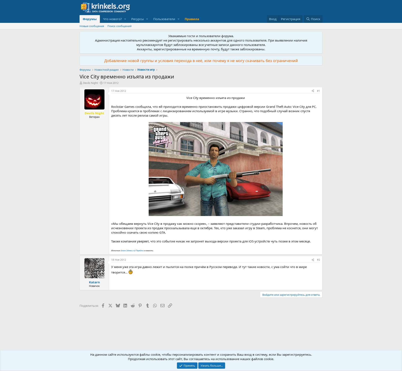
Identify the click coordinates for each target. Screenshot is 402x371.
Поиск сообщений (119, 26)
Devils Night (90, 83)
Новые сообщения (92, 26)
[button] (125, 19)
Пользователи (164, 19)
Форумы (90, 19)
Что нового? (112, 19)
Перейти (140, 250)
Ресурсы (137, 19)
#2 (318, 260)
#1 (318, 91)
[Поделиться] (313, 91)
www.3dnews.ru (128, 250)
